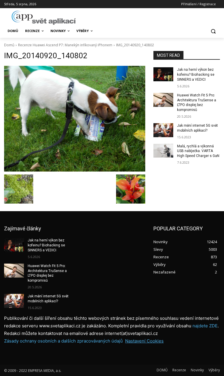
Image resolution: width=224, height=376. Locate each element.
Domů (9, 45)
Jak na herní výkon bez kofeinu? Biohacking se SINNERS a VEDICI (195, 75)
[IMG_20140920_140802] (74, 119)
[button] (213, 31)
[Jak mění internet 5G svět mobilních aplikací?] (163, 130)
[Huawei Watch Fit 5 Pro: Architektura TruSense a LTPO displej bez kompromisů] (163, 100)
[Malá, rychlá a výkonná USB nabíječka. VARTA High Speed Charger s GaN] (163, 151)
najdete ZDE (205, 326)
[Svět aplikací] (43, 18)
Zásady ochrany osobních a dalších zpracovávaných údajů (63, 341)
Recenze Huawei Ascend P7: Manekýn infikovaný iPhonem (65, 45)
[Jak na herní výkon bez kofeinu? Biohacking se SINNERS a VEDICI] (163, 74)
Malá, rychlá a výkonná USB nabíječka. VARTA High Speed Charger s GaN (198, 151)
